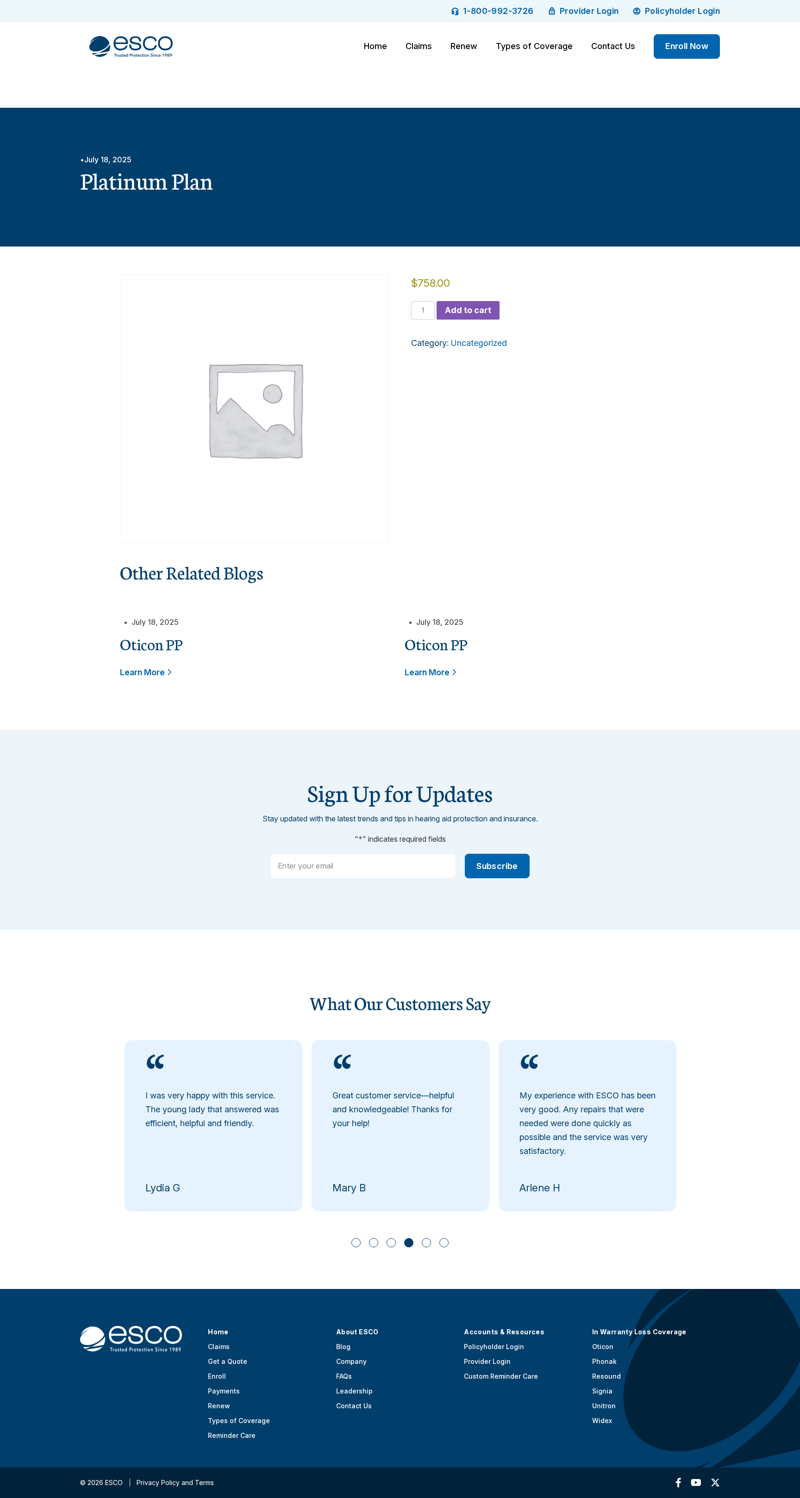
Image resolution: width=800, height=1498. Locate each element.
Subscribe (497, 866)
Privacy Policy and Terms (175, 1482)
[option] (213, 1125)
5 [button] (426, 1242)
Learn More (143, 672)
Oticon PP (151, 643)
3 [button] (391, 1242)
